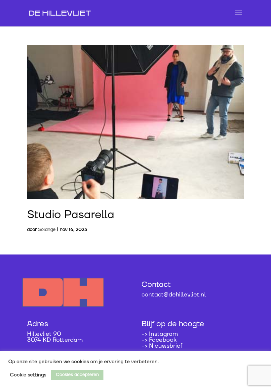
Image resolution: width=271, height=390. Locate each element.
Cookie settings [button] (28, 375)
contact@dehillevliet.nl (173, 294)
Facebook (162, 340)
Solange (47, 230)
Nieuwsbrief (165, 346)
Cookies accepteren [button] (77, 375)
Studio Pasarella (70, 215)
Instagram (163, 334)
